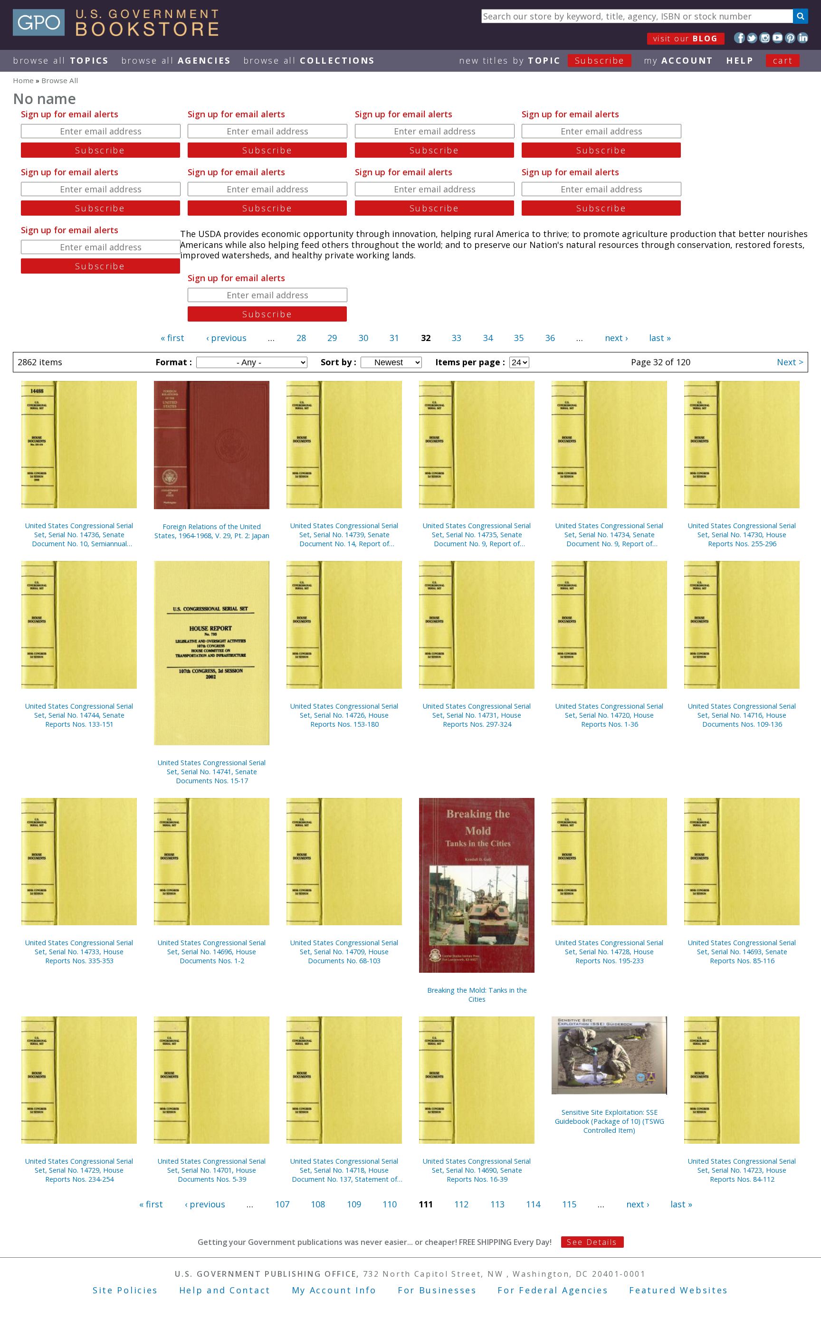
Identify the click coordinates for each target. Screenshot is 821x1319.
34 (488, 337)
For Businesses (437, 1290)
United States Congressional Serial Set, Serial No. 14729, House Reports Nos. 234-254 (79, 1170)
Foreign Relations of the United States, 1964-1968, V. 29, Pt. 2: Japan (211, 531)
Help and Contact (225, 1290)
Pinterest (790, 37)
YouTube (777, 37)
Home (23, 80)
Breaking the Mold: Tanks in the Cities (477, 995)
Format (172, 362)
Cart (783, 60)
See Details (592, 1242)
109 (354, 1204)
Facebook (739, 37)
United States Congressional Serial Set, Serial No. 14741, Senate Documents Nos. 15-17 (212, 771)
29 (332, 337)
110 (389, 1204)
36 (550, 337)
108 (318, 1204)
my (679, 60)
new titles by (542, 60)
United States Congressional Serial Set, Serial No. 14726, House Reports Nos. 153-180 (344, 715)
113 (497, 1204)
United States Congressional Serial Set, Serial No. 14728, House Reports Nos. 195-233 (609, 951)
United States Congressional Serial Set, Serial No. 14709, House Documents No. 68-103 (344, 951)
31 (394, 337)
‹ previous (226, 337)
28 (301, 337)
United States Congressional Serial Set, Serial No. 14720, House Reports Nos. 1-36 (609, 715)
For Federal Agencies (552, 1290)
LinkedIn (802, 37)
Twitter (752, 37)
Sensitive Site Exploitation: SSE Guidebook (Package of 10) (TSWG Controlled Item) (609, 1121)
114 (533, 1204)
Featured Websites (678, 1290)
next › (616, 337)
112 (461, 1204)
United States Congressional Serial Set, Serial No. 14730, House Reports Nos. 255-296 (742, 534)
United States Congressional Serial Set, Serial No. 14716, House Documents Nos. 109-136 (742, 715)
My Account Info (334, 1290)
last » (660, 337)
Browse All (61, 60)
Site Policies (125, 1290)
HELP (740, 60)
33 (456, 337)
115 (569, 1204)
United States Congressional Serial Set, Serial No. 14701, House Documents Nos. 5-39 (212, 1170)
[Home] (120, 32)
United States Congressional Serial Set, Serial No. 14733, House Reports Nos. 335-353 (79, 951)
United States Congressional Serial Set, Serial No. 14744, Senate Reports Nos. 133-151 (79, 715)
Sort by (337, 362)
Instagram (764, 37)
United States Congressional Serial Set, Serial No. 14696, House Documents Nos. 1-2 (212, 951)
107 (282, 1204)
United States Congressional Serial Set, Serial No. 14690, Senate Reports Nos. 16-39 (477, 1170)
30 (363, 337)
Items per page (469, 362)
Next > (790, 362)
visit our (685, 38)
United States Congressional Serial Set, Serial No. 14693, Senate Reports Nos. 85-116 (742, 951)
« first (172, 337)
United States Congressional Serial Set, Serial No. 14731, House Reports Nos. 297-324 (477, 715)
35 (519, 337)
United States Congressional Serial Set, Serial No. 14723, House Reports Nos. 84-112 (742, 1170)
